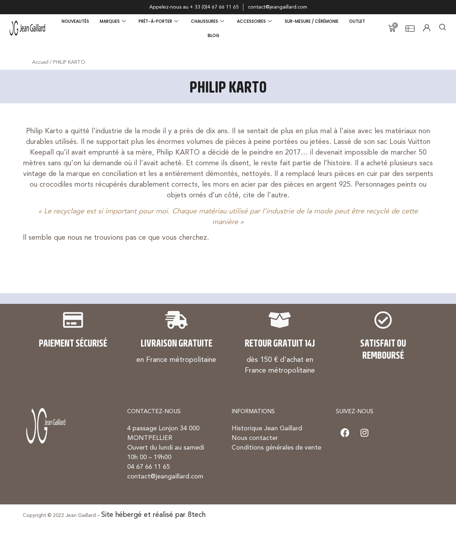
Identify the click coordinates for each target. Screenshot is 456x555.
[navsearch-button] (442, 28)
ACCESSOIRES (251, 21)
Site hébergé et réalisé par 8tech (153, 515)
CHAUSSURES (204, 21)
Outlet (357, 21)
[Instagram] (364, 433)
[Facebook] (345, 433)
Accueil (40, 62)
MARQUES (110, 21)
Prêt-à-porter (155, 21)
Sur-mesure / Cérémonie (311, 21)
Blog (213, 35)
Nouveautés (75, 21)
